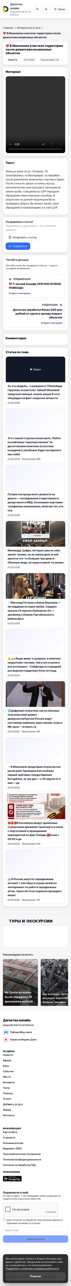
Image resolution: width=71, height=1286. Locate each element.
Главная (8, 27)
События (8, 1071)
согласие (35, 1223)
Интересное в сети (28, 27)
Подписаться (35, 1238)
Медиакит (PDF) (12, 1148)
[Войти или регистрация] (46, 9)
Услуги (7, 1098)
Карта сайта (10, 1132)
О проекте (9, 1137)
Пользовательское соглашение (22, 1153)
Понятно (35, 1276)
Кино (6, 1065)
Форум (7, 1109)
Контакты (8, 1115)
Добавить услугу (13, 1104)
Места (7, 1076)
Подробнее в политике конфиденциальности (32, 1268)
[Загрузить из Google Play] (12, 1178)
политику (23, 1223)
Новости (8, 1054)
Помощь (8, 1093)
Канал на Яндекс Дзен (21, 1039)
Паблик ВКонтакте (18, 1032)
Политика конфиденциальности (22, 1159)
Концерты (9, 1082)
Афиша (7, 1060)
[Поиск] (37, 9)
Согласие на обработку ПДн (19, 1164)
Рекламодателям (13, 1143)
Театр (6, 1087)
